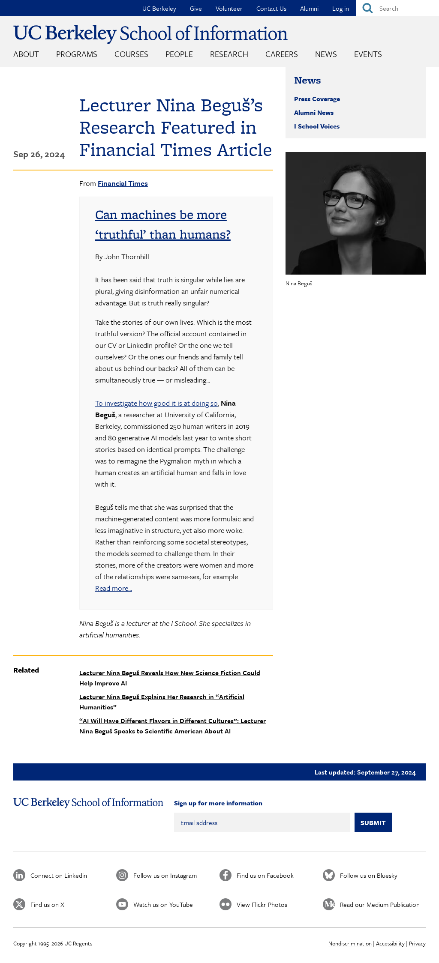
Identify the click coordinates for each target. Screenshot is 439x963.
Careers (281, 54)
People (179, 54)
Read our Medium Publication (380, 904)
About (26, 54)
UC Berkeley (159, 8)
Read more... (113, 588)
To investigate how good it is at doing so (156, 403)
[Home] (150, 34)
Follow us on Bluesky (368, 875)
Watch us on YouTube (163, 904)
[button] (356, 213)
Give (196, 8)
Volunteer (229, 8)
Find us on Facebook (265, 875)
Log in (340, 8)
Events (368, 54)
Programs (76, 54)
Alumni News (314, 112)
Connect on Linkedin (58, 875)
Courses (131, 54)
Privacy (417, 943)
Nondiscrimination (350, 943)
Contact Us (271, 8)
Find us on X (47, 904)
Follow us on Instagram (165, 875)
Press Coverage (317, 98)
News (326, 54)
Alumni (309, 8)
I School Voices (317, 126)
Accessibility (390, 943)
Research (229, 54)
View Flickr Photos (262, 904)
